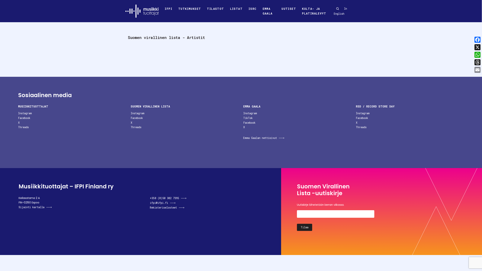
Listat (236, 9)
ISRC (253, 9)
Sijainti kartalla (31, 207)
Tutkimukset (189, 9)
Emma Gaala (268, 11)
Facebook (24, 118)
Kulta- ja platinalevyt (314, 11)
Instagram (25, 113)
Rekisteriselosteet (163, 207)
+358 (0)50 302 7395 (164, 198)
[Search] (337, 8)
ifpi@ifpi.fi (159, 203)
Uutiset (288, 9)
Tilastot (215, 9)
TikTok (248, 118)
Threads (23, 127)
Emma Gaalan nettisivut (260, 138)
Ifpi (168, 9)
